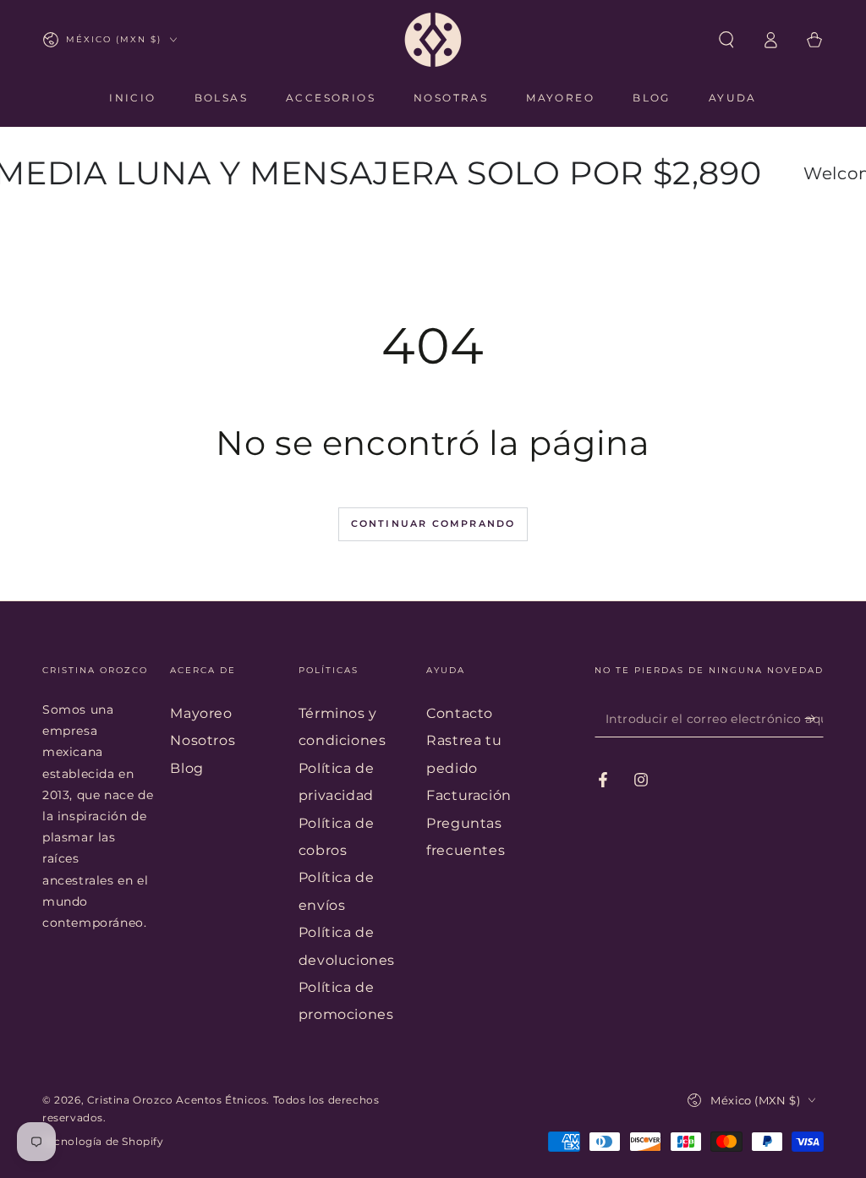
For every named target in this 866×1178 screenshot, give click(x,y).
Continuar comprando (433, 523)
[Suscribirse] (814, 718)
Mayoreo (201, 713)
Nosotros (202, 740)
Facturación (469, 795)
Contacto (459, 713)
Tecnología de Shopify (103, 1141)
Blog (186, 768)
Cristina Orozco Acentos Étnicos (177, 1099)
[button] (726, 39)
